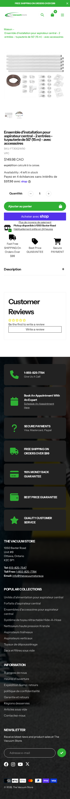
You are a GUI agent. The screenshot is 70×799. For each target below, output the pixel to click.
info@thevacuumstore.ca (27, 575)
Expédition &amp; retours (21, 685)
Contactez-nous (14, 715)
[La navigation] (62, 15)
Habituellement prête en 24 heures (33, 229)
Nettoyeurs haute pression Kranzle (27, 626)
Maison (8, 29)
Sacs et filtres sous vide (19, 650)
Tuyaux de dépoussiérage (21, 644)
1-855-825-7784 (26, 571)
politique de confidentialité (22, 691)
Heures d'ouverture (16, 679)
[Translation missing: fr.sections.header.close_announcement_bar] (67, 3)
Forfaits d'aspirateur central (22, 603)
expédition (11, 165)
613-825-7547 (18, 567)
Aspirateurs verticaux (18, 638)
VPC (6, 153)
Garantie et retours (16, 697)
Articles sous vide (15, 709)
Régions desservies (17, 703)
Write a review (35, 329)
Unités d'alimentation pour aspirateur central (33, 597)
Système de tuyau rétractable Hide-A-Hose (32, 620)
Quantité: (16, 193)
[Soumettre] (61, 752)
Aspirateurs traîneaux (18, 632)
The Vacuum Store (23, 787)
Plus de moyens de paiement (35, 222)
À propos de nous (15, 672)
